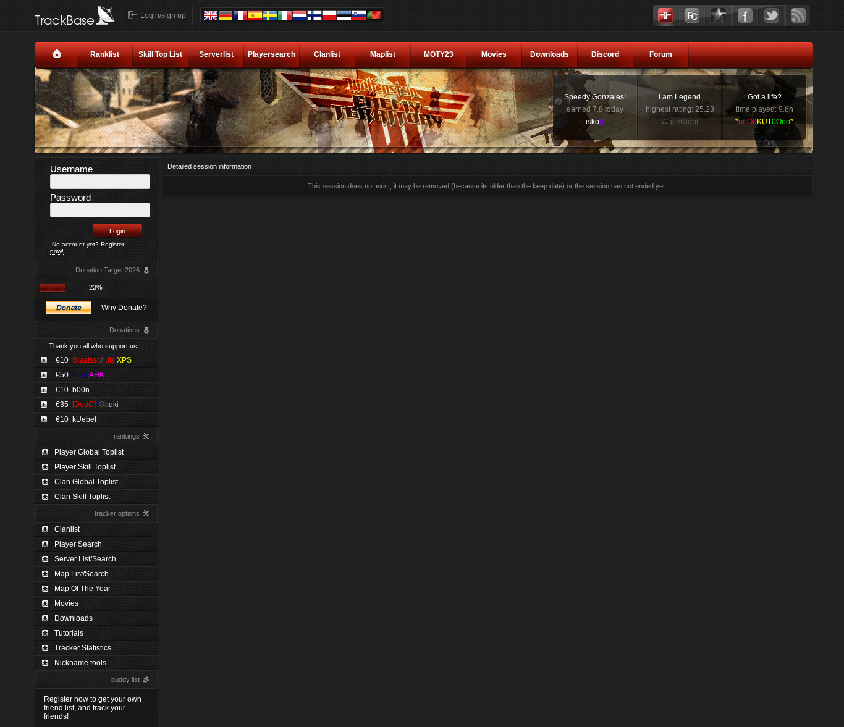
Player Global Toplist (89, 452)
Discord (605, 54)
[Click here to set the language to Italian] (284, 15)
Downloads (549, 54)
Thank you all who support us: (94, 346)
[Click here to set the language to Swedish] (270, 15)
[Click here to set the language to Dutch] (299, 15)
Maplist (382, 54)
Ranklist (104, 54)
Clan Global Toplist (86, 481)
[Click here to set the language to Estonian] (344, 15)
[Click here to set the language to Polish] (329, 15)
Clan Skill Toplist (82, 496)
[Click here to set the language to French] (240, 15)
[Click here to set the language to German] (225, 15)
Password (70, 197)
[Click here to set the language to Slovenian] (359, 15)
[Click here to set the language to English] (210, 15)
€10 (94, 360)
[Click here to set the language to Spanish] (255, 15)
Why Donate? (124, 307)
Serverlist (216, 54)
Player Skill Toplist (85, 467)
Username (71, 169)
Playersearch (271, 54)
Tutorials (68, 633)
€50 (80, 375)
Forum (660, 54)
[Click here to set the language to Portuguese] (373, 15)
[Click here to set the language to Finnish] (314, 15)
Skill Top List (160, 54)
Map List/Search (81, 573)
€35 (87, 404)
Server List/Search (85, 559)
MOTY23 (439, 54)
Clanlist (327, 54)
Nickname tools (80, 662)
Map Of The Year (82, 588)
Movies (494, 54)
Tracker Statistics (82, 648)
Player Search (78, 544)
